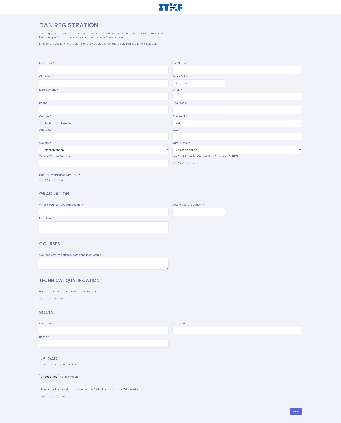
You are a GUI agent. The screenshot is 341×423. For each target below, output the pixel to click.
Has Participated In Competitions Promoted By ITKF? (206, 156)
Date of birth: (180, 76)
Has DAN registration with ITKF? (59, 175)
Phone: (44, 103)
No (194, 163)
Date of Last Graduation (188, 205)
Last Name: (180, 63)
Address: (45, 130)
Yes (180, 163)
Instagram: (179, 323)
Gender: (45, 116)
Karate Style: (181, 143)
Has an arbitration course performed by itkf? (68, 291)
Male (48, 123)
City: (176, 130)
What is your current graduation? (61, 205)
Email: (177, 90)
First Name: (46, 63)
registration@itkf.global (141, 44)
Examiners (46, 218)
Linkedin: (44, 337)
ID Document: (48, 90)
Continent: (179, 116)
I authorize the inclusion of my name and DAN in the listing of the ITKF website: (91, 389)
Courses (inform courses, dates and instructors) (70, 255)
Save (295, 411)
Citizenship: (46, 76)
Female (66, 123)
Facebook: (46, 323)
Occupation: (180, 103)
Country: (45, 143)
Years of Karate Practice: (56, 156)
